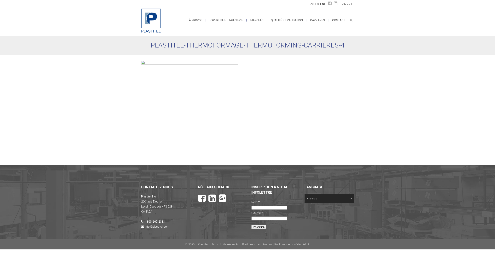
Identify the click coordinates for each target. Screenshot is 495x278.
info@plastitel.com (157, 226)
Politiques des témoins (257, 244)
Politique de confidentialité (292, 244)
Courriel (257, 213)
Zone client (317, 4)
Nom (255, 202)
